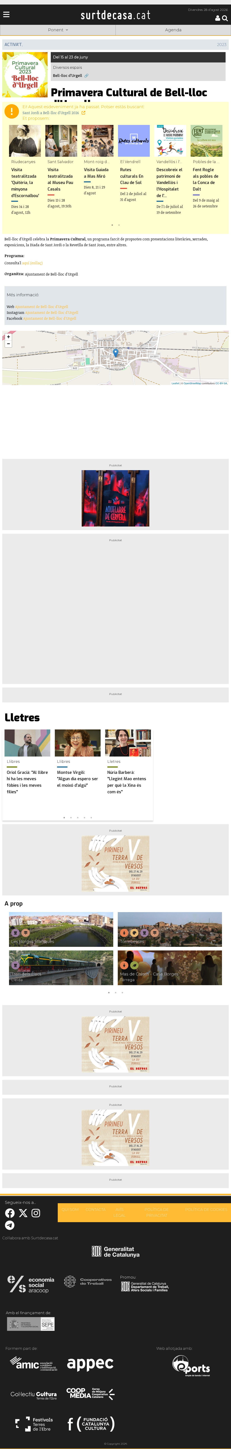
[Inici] (115, 14)
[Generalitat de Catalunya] (116, 1256)
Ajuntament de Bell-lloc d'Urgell (41, 306)
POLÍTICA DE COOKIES (206, 1210)
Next (218, 176)
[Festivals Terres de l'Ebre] (34, 1426)
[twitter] (23, 1215)
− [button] (8, 344)
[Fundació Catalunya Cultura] (91, 1426)
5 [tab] (91, 817)
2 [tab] (119, 224)
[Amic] (34, 1366)
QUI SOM (70, 1210)
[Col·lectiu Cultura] (34, 1396)
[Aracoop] (31, 1285)
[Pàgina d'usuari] (217, 20)
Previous (12, 176)
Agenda (173, 30)
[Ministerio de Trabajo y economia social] (31, 1327)
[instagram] (36, 1215)
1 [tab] (112, 224)
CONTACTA (96, 1210)
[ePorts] (191, 1366)
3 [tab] (78, 817)
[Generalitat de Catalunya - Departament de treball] (145, 1291)
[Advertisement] (115, 420)
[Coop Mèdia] (91, 1396)
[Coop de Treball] (88, 1285)
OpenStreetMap (192, 383)
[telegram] (9, 1228)
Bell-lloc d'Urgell (67, 75)
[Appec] (91, 1366)
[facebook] (10, 1215)
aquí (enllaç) (32, 262)
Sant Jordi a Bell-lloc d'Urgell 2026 (51, 112)
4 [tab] (84, 817)
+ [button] (8, 337)
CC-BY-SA (221, 383)
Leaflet (175, 383)
